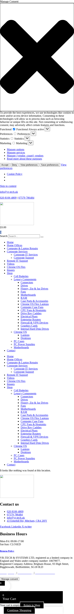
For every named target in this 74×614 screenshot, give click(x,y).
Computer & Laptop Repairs (22, 248)
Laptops (25, 335)
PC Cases (19, 341)
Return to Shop (32, 605)
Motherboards (28, 294)
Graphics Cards (29, 325)
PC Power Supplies (24, 344)
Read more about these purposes (24, 158)
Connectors (27, 282)
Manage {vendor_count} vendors (25, 155)
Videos (10, 263)
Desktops (26, 338)
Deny (14, 165)
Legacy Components (25, 279)
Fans (23, 291)
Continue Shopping (19, 610)
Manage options (15, 149)
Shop (10, 273)
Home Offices (14, 245)
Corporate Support (24, 257)
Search (3, 236)
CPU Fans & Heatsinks (33, 310)
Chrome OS (20, 331)
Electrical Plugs (29, 316)
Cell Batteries (21, 276)
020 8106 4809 (8, 197)
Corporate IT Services (26, 254)
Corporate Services (17, 251)
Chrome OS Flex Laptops (35, 304)
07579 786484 (26, 197)
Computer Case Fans (32, 307)
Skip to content (8, 186)
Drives (24, 285)
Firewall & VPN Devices (34, 322)
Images (11, 270)
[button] (37, 57)
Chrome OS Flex (16, 266)
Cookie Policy (14, 174)
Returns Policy (7, 551)
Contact (11, 350)
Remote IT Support (17, 260)
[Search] (42, 236)
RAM (24, 297)
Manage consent (9, 579)
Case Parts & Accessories (34, 301)
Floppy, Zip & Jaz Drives (34, 288)
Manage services (16, 152)
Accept (4, 165)
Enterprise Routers (31, 319)
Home (10, 242)
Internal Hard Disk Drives (35, 328)
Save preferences (50, 165)
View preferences (29, 165)
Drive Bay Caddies (31, 313)
